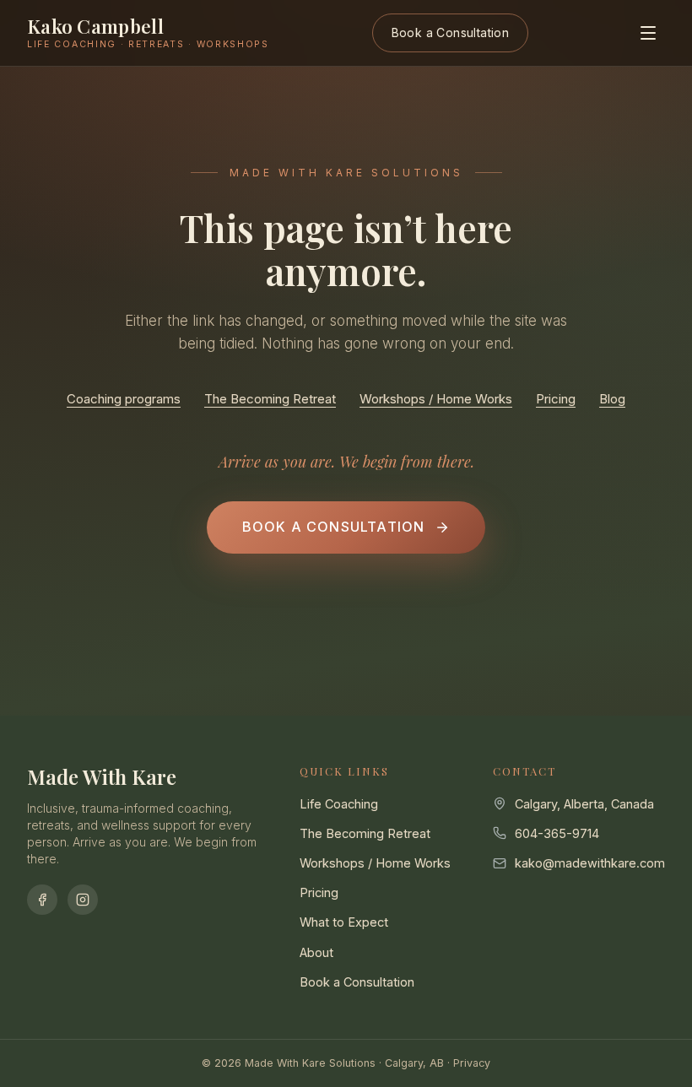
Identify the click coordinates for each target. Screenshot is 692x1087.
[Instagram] (83, 899)
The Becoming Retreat (270, 399)
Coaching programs (124, 399)
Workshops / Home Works (436, 399)
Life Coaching (339, 804)
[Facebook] (42, 899)
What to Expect (344, 922)
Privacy (471, 1063)
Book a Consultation (451, 32)
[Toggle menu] (648, 33)
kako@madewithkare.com (590, 863)
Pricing (556, 399)
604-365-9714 (557, 833)
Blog (612, 399)
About (316, 952)
